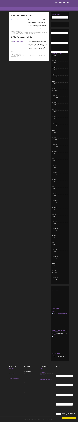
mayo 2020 (54, 214)
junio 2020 (54, 212)
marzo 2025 (54, 88)
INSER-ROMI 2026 (43, 368)
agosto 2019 (54, 235)
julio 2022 (53, 153)
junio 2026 (54, 55)
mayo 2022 (54, 158)
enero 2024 (54, 116)
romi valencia (22, 33)
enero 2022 (54, 167)
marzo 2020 (54, 219)
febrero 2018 (54, 272)
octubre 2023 (54, 123)
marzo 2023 (54, 137)
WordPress (48, 419)
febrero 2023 (54, 139)
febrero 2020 (54, 221)
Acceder (52, 419)
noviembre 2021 (55, 172)
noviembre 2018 (55, 256)
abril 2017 (54, 282)
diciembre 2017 (54, 275)
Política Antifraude (43, 374)
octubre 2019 (54, 230)
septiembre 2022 (55, 151)
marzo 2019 (54, 247)
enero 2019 (54, 251)
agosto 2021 (54, 179)
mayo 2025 (54, 83)
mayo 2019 (54, 242)
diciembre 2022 (54, 144)
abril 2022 (54, 160)
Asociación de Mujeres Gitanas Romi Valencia (24, 32)
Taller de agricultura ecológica (21, 15)
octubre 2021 (54, 174)
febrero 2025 (54, 90)
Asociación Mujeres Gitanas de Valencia (18, 3)
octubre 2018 (54, 258)
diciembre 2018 (54, 254)
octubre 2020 (54, 202)
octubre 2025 (54, 74)
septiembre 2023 (55, 125)
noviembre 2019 (55, 228)
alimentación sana (28, 55)
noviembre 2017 (55, 277)
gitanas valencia (35, 32)
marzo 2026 (54, 62)
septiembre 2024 (55, 102)
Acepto (69, 418)
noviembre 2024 (55, 97)
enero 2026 (54, 67)
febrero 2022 (54, 165)
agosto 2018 (54, 261)
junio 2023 (54, 130)
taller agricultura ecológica (30, 33)
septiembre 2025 (55, 76)
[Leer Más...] (54, 311)
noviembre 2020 (55, 200)
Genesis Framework (42, 419)
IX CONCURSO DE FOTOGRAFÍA (56, 307)
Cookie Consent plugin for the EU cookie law (69, 420)
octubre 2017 (54, 279)
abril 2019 (54, 244)
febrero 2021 (54, 193)
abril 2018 (54, 268)
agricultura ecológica (21, 55)
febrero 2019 (54, 249)
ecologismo (34, 55)
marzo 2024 (54, 111)
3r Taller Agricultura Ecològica (21, 37)
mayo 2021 (54, 186)
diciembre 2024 (54, 95)
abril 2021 (54, 188)
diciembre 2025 (54, 69)
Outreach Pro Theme (34, 419)
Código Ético (42, 376)
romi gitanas (17, 33)
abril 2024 (54, 109)
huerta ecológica (41, 32)
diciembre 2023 (54, 118)
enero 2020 (54, 223)
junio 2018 (54, 263)
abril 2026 (54, 60)
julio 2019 (53, 237)
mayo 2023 (54, 132)
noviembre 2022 (55, 146)
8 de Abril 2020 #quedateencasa (56, 354)
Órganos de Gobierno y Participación (46, 379)
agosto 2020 (54, 207)
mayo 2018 (54, 265)
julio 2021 (53, 181)
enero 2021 (54, 195)
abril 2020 (54, 216)
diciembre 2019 (54, 226)
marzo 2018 (54, 270)
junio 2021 (54, 184)
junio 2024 (54, 104)
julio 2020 (53, 209)
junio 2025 (54, 81)
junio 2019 (54, 240)
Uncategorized (18, 31)
